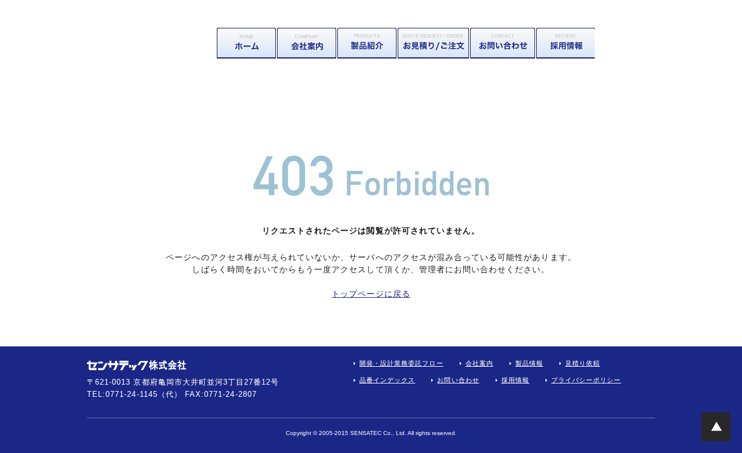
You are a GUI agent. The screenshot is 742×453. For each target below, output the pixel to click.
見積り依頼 (433, 43)
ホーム (246, 43)
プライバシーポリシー (586, 380)
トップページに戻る (371, 293)
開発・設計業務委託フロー (401, 363)
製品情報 (367, 43)
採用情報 (565, 43)
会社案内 (306, 43)
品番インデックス (387, 380)
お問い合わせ (502, 43)
